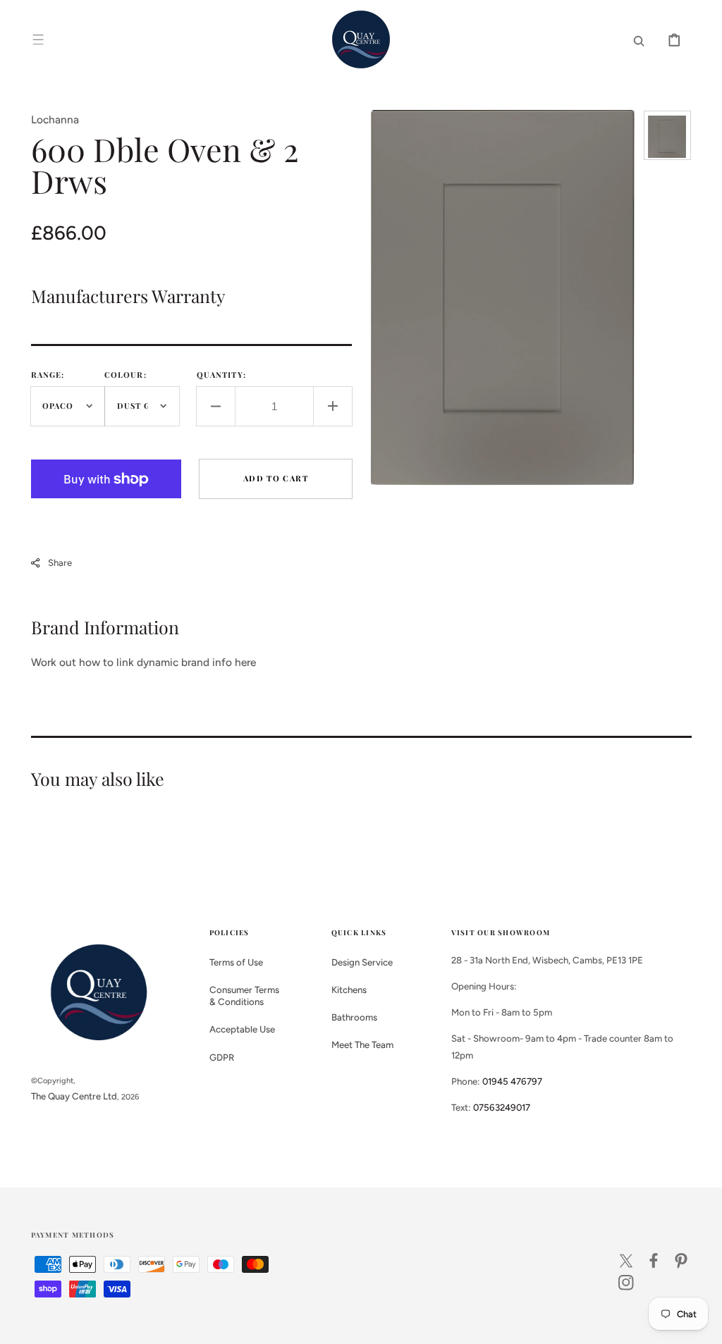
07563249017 (501, 1107)
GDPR (221, 1057)
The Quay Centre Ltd (74, 1096)
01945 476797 (512, 1081)
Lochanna (55, 119)
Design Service (362, 962)
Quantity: (221, 374)
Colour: (125, 374)
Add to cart (275, 478)
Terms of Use (236, 962)
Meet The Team (362, 1044)
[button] (38, 39)
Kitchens (349, 989)
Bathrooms (354, 1017)
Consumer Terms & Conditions (244, 995)
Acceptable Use (242, 1029)
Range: (48, 374)
